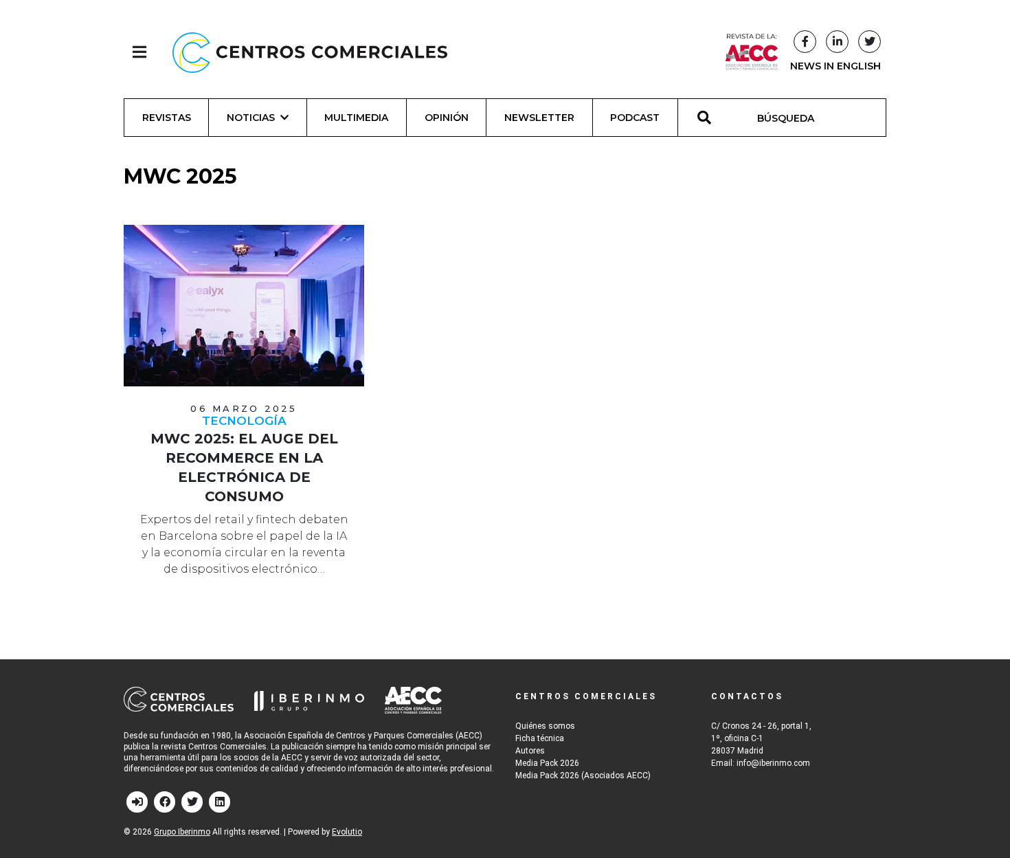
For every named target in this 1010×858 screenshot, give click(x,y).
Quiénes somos (545, 726)
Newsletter (539, 117)
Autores (530, 751)
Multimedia (356, 117)
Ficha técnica (539, 738)
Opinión (447, 117)
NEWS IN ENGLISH (835, 66)
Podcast (635, 117)
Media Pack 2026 (547, 763)
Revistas (166, 117)
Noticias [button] (251, 117)
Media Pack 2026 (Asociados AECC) (583, 775)
